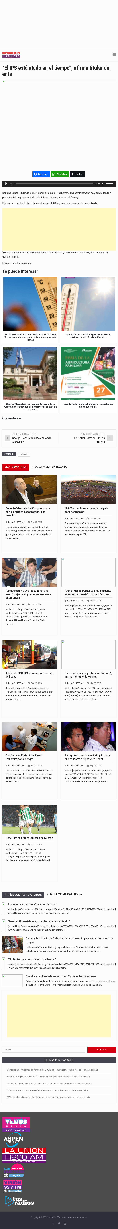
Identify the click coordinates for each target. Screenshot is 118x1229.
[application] (59, 184)
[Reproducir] (6, 183)
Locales (24, 454)
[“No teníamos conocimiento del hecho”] (3, 963)
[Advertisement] (59, 23)
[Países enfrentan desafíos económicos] (3, 908)
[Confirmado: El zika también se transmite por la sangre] (29, 736)
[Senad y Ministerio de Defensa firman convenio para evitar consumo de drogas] (12, 944)
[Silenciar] (103, 183)
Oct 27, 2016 (36, 604)
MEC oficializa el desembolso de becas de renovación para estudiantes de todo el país (48, 1097)
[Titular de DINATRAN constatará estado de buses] (29, 654)
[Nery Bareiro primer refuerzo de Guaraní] (29, 819)
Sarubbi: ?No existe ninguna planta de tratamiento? (39, 921)
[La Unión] (11, 55)
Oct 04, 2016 (95, 518)
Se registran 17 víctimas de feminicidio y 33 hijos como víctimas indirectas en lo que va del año (52, 1070)
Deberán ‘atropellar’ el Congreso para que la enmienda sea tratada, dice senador (28, 512)
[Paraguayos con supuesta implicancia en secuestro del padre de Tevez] (88, 736)
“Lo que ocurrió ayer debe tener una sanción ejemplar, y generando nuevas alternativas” (28, 594)
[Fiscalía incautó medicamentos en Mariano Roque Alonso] (12, 980)
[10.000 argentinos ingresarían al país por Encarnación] (88, 489)
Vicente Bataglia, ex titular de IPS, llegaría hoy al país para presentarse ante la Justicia (48, 1077)
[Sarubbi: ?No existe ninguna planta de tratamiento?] (3, 925)
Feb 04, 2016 (36, 765)
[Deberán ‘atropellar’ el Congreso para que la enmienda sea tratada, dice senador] (29, 489)
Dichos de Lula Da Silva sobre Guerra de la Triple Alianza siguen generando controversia (49, 1083)
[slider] (110, 183)
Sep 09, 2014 (95, 765)
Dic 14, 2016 (36, 844)
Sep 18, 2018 (36, 683)
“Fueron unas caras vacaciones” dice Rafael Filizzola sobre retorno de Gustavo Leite (47, 1090)
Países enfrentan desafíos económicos (32, 904)
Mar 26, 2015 (95, 601)
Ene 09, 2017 (36, 522)
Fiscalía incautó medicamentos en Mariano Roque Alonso (61, 976)
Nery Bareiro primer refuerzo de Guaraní (29, 837)
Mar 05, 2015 (95, 683)
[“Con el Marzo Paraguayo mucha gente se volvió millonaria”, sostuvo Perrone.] (88, 572)
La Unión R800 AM (16, 522)
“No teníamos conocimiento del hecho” (32, 959)
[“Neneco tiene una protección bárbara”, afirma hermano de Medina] (88, 654)
